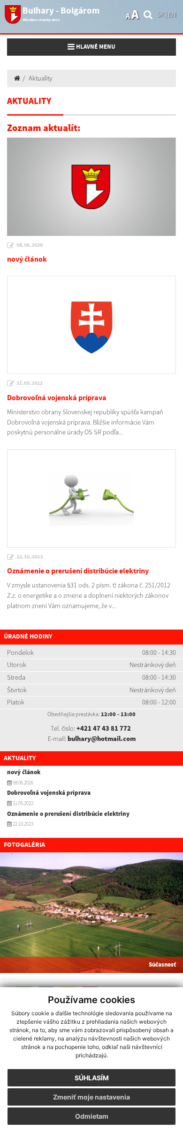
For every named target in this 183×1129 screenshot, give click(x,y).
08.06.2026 (29, 245)
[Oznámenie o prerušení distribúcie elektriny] (91, 498)
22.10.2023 (29, 557)
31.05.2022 (29, 383)
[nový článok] (91, 187)
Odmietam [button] (91, 1116)
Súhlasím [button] (92, 1078)
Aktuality (40, 78)
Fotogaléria (24, 845)
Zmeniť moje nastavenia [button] (91, 1097)
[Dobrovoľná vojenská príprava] (91, 325)
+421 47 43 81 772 (103, 728)
